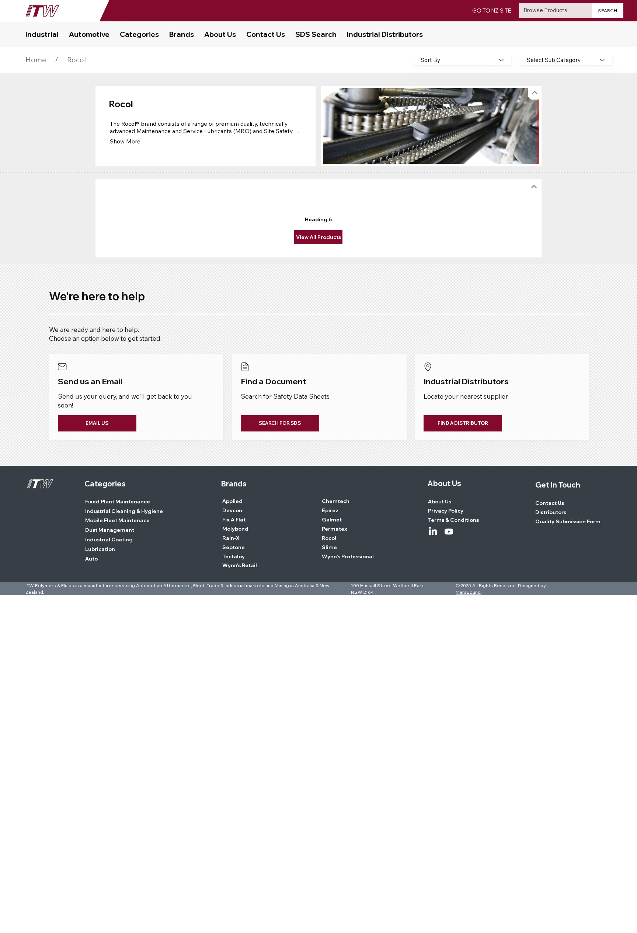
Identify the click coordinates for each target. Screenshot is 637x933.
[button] (139, 34)
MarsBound (468, 592)
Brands (234, 483)
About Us (444, 483)
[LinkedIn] (433, 532)
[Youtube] (449, 532)
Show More (125, 141)
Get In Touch (557, 484)
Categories (105, 483)
